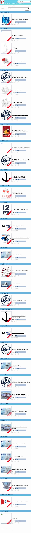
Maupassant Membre (17, 89)
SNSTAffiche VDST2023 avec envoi (20, 501)
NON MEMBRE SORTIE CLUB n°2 (20, 115)
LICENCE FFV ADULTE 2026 (18, 444)
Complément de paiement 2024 (19, 469)
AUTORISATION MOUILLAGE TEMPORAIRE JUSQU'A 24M (18, 177)
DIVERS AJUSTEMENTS (17, 35)
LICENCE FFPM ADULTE (17, 226)
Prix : (13, 22)
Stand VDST (15, 518)
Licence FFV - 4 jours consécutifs (19, 411)
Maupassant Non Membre (18, 102)
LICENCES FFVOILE (16, 255)
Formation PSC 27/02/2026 (18, 60)
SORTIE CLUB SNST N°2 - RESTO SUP (21, 147)
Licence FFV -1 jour (16, 365)
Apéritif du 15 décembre (17, 193)
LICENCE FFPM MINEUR (18, 333)
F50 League (15, 48)
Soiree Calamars (16, 283)
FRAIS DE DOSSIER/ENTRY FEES (20, 209)
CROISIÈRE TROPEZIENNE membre (20, 394)
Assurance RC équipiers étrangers (20, 19)
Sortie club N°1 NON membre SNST (20, 349)
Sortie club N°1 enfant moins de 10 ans (21, 382)
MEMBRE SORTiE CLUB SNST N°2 (20, 77)
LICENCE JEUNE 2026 (17, 456)
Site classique (27, 528)
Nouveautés (7, 3)
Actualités (21, 3)
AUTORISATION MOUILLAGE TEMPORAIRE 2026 (18, 317)
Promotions (14, 3)
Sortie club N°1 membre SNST (19, 300)
